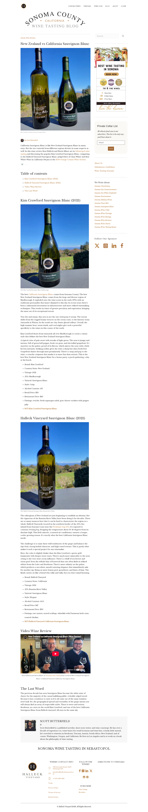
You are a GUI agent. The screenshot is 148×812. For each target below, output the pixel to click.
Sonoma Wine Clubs (102, 210)
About (115, 6)
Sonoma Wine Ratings (103, 217)
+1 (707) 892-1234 (58, 778)
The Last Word (31, 191)
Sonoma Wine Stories (102, 224)
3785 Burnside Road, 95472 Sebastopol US (62, 768)
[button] (40, 725)
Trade (50, 783)
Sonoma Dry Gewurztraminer (106, 189)
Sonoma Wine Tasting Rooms (105, 227)
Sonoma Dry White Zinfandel (105, 193)
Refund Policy (53, 797)
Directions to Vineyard (111, 762)
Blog (107, 6)
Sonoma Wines (74, 6)
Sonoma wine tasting (53, 675)
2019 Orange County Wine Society (71, 160)
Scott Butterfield (32, 140)
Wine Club (98, 6)
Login (123, 6)
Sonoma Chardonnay (102, 186)
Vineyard (87, 6)
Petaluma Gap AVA (61, 527)
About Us (98, 163)
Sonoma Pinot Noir (102, 203)
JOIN (111, 148)
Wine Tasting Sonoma (104, 171)
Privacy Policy (53, 788)
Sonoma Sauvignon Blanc (104, 207)
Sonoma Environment (103, 196)
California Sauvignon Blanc (41, 294)
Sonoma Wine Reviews (28, 38)
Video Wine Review (33, 187)
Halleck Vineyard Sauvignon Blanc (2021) (43, 183)
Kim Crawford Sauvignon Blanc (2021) (41, 179)
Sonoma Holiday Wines (103, 200)
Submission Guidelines (105, 167)
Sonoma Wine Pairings (103, 213)
